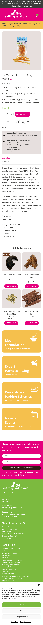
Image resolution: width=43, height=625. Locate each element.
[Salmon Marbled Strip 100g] (31, 298)
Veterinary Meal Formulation (12, 565)
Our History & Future (9, 538)
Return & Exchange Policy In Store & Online (17, 576)
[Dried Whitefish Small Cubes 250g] (11, 298)
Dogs (10, 24)
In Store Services (7, 551)
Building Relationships (10, 567)
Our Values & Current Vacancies (13, 534)
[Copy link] (33, 122)
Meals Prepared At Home (11, 549)
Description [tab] (6, 158)
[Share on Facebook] (18, 122)
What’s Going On (8, 581)
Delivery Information (9, 553)
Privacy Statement (25, 622)
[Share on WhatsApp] (23, 122)
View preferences (21, 617)
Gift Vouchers (6, 555)
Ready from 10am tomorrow (16, 151)
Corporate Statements (9, 536)
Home (4, 24)
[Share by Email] (28, 122)
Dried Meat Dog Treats (31, 24)
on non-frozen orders (18, 141)
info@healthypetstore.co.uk (12, 508)
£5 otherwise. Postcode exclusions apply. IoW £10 (22, 135)
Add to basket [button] (11, 286)
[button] (40, 585)
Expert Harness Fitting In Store (12, 560)
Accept (21, 605)
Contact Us (5, 527)
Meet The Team (7, 531)
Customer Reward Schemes (11, 562)
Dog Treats (17, 24)
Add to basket (22, 114)
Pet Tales (5, 558)
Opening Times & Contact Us (12, 578)
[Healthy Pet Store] (15, 14)
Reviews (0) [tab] (6, 162)
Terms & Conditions (9, 569)
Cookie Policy (15, 622)
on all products (18, 146)
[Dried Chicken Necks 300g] (31, 261)
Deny (21, 611)
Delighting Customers (9, 529)
